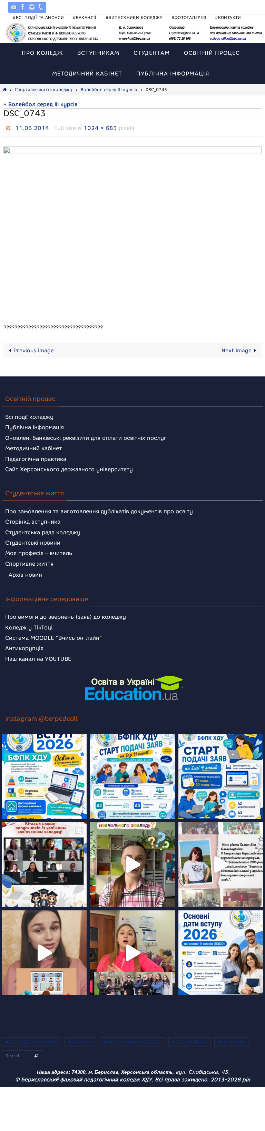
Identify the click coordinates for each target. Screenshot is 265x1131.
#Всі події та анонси (38, 17)
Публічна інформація (34, 425)
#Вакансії (85, 17)
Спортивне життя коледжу (43, 89)
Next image (237, 348)
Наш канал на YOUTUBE (38, 657)
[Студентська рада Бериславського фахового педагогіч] (44, 950)
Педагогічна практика (35, 457)
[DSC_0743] (132, 230)
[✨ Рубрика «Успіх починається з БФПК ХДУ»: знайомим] (132, 950)
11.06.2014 (32, 127)
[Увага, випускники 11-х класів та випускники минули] (132, 774)
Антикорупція (24, 646)
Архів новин (25, 573)
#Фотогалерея (188, 17)
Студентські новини (32, 540)
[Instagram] (31, 7)
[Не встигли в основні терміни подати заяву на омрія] (44, 774)
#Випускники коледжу (134, 17)
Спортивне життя (29, 561)
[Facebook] (22, 7)
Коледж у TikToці (28, 625)
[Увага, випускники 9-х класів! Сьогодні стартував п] (220, 774)
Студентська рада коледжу (42, 530)
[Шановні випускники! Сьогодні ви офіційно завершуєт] (44, 862)
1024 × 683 (100, 127)
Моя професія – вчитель (38, 551)
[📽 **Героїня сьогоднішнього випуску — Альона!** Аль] (132, 862)
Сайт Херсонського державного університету (69, 467)
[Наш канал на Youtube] (13, 7)
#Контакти (228, 17)
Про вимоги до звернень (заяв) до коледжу (65, 615)
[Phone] (40, 7)
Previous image (33, 348)
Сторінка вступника (32, 520)
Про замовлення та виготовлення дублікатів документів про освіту (99, 509)
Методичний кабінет (33, 446)
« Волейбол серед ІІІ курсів (40, 104)
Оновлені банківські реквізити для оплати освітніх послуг (86, 436)
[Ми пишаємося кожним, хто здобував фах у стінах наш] (220, 862)
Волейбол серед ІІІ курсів (109, 89)
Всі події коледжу (29, 415)
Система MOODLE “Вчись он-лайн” (53, 636)
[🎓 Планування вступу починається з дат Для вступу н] (220, 950)
